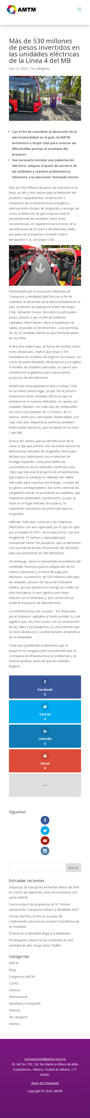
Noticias (15, 1010)
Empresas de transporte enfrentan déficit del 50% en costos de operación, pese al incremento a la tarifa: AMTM (44, 892)
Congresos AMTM (22, 976)
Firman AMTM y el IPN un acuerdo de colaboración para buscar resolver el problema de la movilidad (44, 921)
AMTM (14, 963)
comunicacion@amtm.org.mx (45, 1059)
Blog (12, 970)
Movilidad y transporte (25, 1003)
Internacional (18, 997)
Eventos (14, 990)
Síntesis (14, 1024)
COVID (13, 983)
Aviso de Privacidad (45, 1083)
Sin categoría (40, 68)
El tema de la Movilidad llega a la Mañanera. (40, 933)
